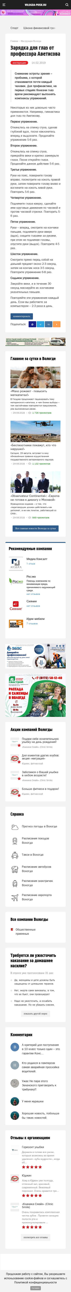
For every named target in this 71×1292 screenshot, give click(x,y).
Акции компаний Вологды (31, 729)
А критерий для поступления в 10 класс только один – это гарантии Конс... (41, 1049)
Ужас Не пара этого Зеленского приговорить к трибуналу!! (39, 1085)
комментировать (21, 316)
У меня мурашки (32, 1101)
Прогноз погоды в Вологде (39, 826)
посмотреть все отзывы (36, 1237)
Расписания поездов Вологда (35, 840)
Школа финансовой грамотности (44, 28)
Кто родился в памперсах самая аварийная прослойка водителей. (40, 1067)
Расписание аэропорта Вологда (37, 897)
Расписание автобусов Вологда (36, 869)
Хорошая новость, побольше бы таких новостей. (40, 1115)
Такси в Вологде (32, 854)
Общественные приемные (22, 931)
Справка (17, 814)
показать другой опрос (35, 1013)
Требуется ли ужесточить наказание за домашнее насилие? (33, 961)
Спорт (14, 28)
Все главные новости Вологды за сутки (35, 528)
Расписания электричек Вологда (37, 883)
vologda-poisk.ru (35, 5)
